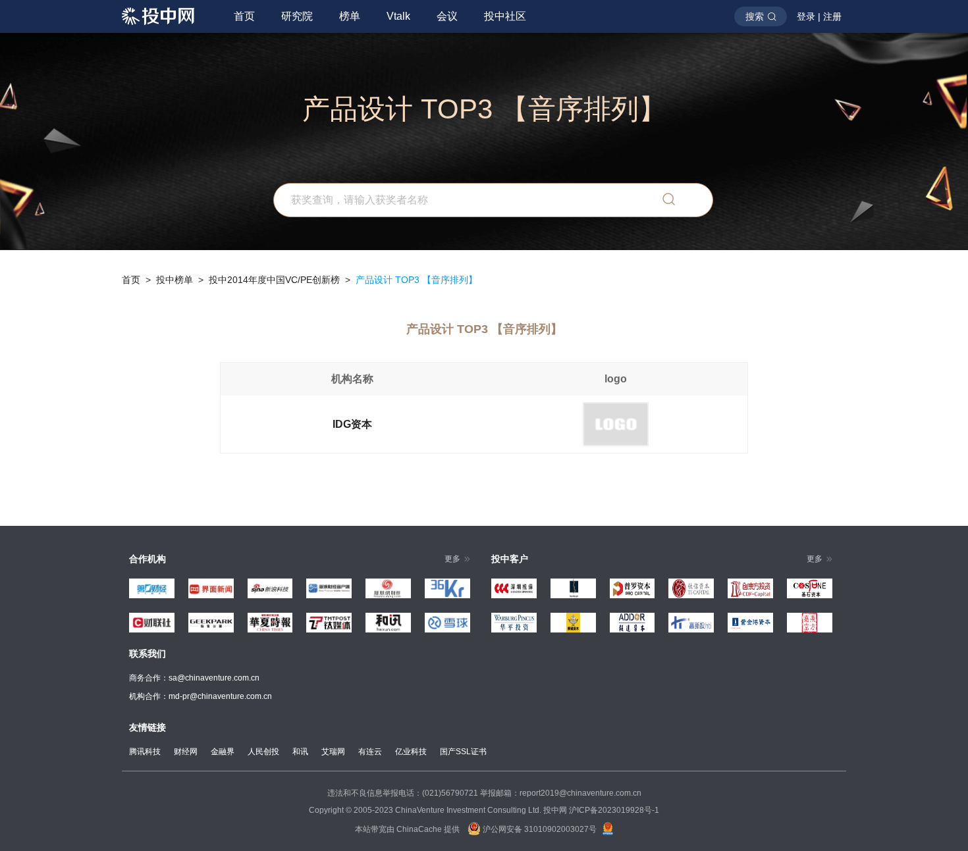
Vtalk (398, 16)
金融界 (222, 751)
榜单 (349, 16)
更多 (452, 558)
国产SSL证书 (463, 751)
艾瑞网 (333, 751)
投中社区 (505, 16)
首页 (244, 16)
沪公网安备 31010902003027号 (539, 829)
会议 (447, 16)
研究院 (297, 16)
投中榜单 (174, 279)
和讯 (300, 751)
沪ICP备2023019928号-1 (614, 810)
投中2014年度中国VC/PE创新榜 (274, 279)
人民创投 (263, 751)
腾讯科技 (145, 751)
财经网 (186, 751)
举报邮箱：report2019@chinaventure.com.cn (560, 793)
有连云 (370, 751)
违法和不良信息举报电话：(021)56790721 (402, 793)
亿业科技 (411, 751)
